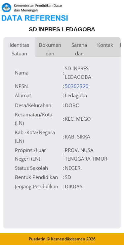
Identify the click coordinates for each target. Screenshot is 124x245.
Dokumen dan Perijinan (50, 49)
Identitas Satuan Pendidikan (19, 49)
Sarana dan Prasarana (79, 49)
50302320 (77, 86)
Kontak (105, 45)
